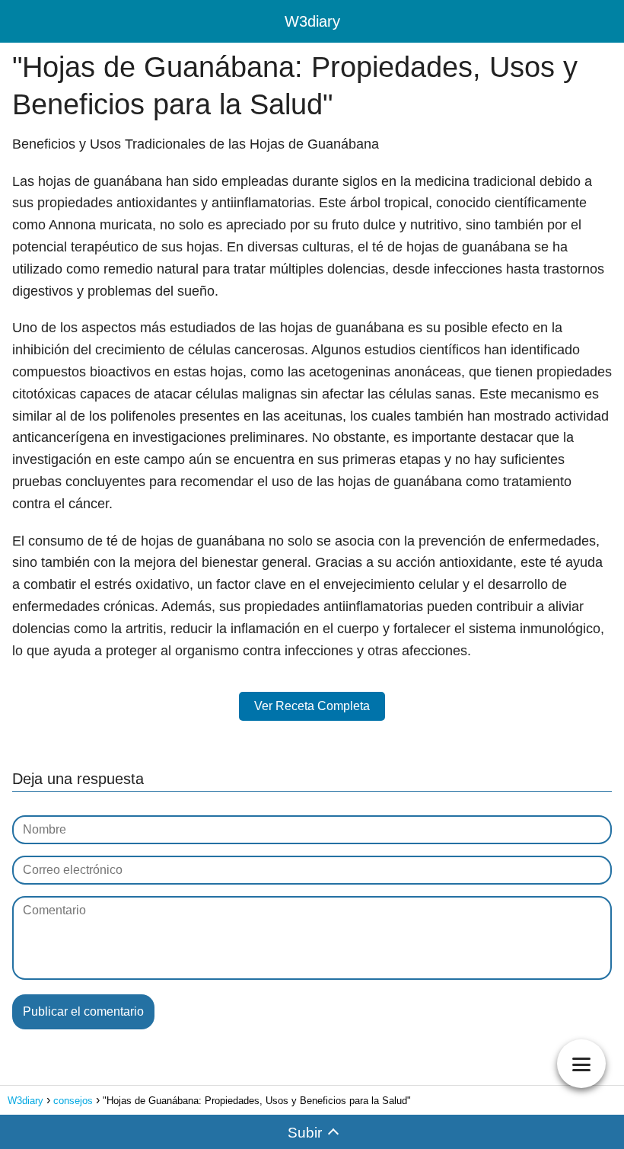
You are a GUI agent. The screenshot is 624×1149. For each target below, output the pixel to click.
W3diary (312, 21)
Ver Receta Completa (312, 705)
